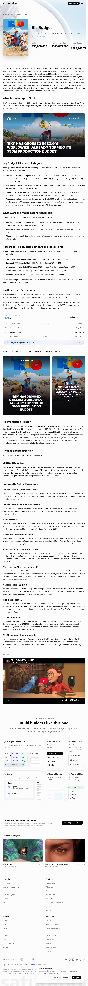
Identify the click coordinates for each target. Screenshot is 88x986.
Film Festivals (50, 940)
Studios (48, 906)
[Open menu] (82, 3)
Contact (5, 936)
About (5, 920)
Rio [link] (26, 15)
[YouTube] (66, 959)
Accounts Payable (9, 895)
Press (4, 940)
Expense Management (11, 887)
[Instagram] (69, 959)
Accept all (76, 978)
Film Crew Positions (53, 928)
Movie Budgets (15, 15)
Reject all (55, 978)
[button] (25, 328)
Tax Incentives (51, 932)
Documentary (50, 895)
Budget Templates (52, 924)
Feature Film (50, 883)
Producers (49, 899)
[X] (84, 959)
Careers (5, 932)
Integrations (50, 943)
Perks (4, 902)
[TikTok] (80, 959)
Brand (5, 928)
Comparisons (50, 920)
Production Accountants (54, 902)
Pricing (5, 899)
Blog (4, 924)
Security (49, 951)
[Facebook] (77, 959)
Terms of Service (13, 965)
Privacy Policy (24, 965)
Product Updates (9, 943)
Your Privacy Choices (39, 965)
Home (5, 15)
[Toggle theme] (4, 965)
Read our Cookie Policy (52, 973)
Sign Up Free (73, 3)
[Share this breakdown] (81, 317)
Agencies (49, 910)
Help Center (7, 947)
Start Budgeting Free (70, 823)
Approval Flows (51, 947)
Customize (65, 978)
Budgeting (6, 883)
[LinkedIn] (73, 959)
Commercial (50, 891)
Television (49, 887)
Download (80, 154)
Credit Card (7, 891)
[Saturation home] (10, 3)
